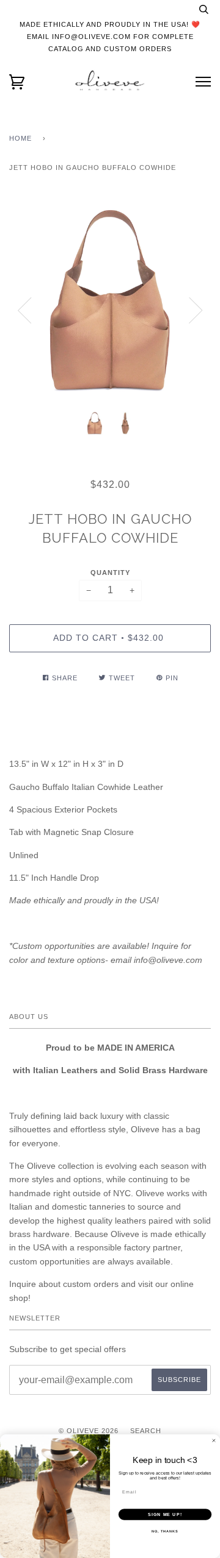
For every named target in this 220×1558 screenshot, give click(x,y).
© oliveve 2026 (89, 1430)
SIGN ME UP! (165, 1514)
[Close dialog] (213, 1440)
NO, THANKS (165, 1531)
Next (195, 310)
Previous (24, 310)
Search (145, 1430)
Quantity (110, 572)
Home (20, 138)
